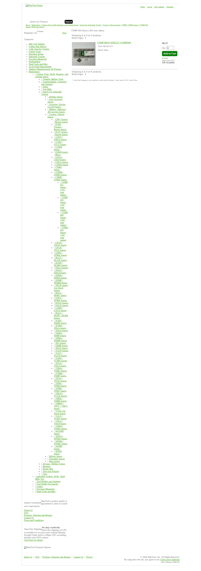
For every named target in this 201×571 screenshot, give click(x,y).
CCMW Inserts (58, 148)
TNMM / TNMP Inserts (60, 374)
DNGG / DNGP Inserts (60, 271)
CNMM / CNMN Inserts (60, 173)
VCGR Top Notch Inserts (60, 412)
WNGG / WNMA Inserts (60, 437)
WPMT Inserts (58, 452)
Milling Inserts (55, 456)
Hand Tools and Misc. (38, 64)
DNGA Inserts (61, 268)
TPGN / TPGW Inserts (60, 379)
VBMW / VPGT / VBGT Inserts (61, 406)
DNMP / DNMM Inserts (60, 281)
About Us (148, 21)
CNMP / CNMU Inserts (130, 25)
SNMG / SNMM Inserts (60, 339)
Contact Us (168, 21)
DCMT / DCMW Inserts (60, 264)
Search (68, 22)
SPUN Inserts (61, 348)
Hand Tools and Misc (46, 491)
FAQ (158, 21)
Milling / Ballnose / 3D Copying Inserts (57, 110)
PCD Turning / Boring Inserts (61, 133)
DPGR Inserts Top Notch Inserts (61, 288)
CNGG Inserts (61, 162)
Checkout (169, 7)
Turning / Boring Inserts (111, 25)
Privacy (89, 557)
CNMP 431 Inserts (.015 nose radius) (64, 188)
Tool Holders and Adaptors (48, 481)
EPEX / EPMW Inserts (60, 299)
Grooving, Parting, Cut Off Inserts (57, 105)
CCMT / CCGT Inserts (60, 143)
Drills (45, 87)
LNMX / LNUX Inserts (60, 309)
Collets (40, 486)
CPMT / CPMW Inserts (60, 254)
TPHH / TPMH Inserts (60, 384)
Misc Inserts (54, 461)
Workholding (34, 61)
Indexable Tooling (37, 56)
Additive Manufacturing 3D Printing (45, 69)
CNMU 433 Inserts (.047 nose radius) (64, 233)
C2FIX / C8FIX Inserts (60, 138)
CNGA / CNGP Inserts (60, 158)
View (64, 33)
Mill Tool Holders (37, 44)
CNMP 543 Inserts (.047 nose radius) (64, 203)
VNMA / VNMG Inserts (60, 427)
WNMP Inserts (58, 447)
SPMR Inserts (61, 346)
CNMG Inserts (58, 168)
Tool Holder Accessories (47, 484)
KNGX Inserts (61, 303)
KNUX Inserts (61, 305)
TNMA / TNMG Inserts (60, 369)
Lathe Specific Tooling (39, 49)
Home (142, 7)
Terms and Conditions (33, 520)
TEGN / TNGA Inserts (60, 364)
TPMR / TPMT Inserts (60, 389)
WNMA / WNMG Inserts (60, 442)
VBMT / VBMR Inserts (60, 399)
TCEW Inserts (61, 351)
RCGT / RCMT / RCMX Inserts (61, 315)
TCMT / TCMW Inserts (60, 359)
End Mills (47, 89)
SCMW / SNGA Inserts (60, 326)
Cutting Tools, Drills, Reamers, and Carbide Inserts (60, 25)
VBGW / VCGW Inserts (60, 394)
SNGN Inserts (61, 330)
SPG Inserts (60, 343)
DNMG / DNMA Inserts (60, 276)
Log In (149, 7)
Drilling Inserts (56, 97)
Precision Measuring (38, 59)
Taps (45, 474)
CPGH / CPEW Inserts (60, 244)
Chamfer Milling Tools (53, 79)
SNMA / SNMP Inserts (60, 334)
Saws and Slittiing (51, 471)
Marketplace (36, 25)
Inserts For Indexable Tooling (90, 25)
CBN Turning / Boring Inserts (61, 120)
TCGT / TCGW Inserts (60, 354)
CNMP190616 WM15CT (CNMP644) (114, 42)
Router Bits (48, 469)
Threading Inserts (57, 459)
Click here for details (33, 540)
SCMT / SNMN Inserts (60, 321)
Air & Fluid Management (40, 67)
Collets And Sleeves (37, 46)
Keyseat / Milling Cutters (54, 464)
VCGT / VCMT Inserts (60, 417)
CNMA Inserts (61, 165)
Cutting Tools (35, 51)
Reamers (46, 466)
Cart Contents (159, 7)
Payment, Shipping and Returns (38, 515)
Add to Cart (169, 53)
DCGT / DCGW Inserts (60, 259)
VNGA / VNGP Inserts (60, 422)
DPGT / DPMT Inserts (60, 294)
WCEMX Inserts (59, 432)
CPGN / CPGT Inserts (60, 249)
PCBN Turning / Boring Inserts (60, 127)
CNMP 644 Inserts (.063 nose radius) (64, 218)
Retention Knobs (36, 54)
